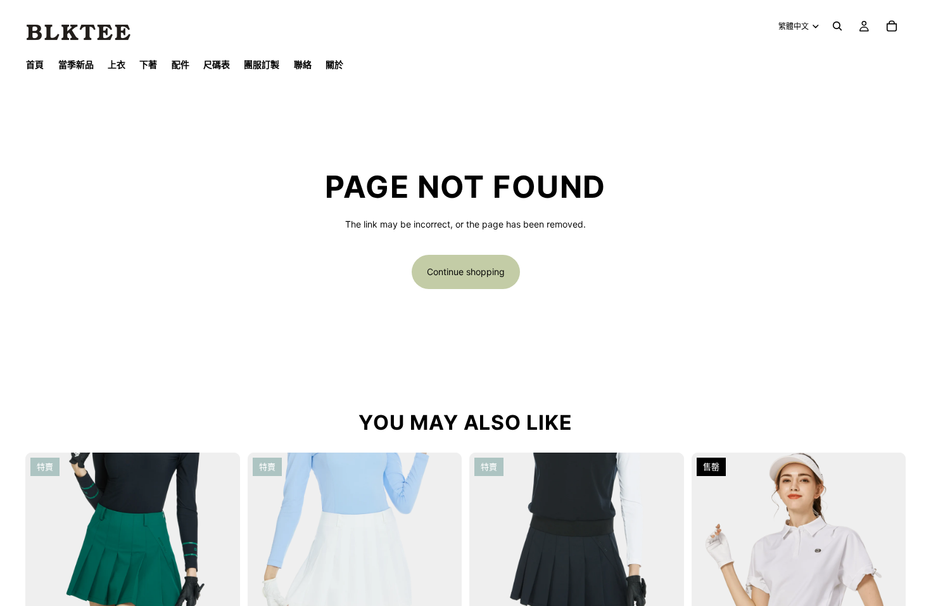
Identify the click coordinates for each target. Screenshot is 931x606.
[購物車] (892, 26)
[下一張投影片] (221, 560)
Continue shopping (466, 271)
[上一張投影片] (44, 560)
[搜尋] (837, 26)
